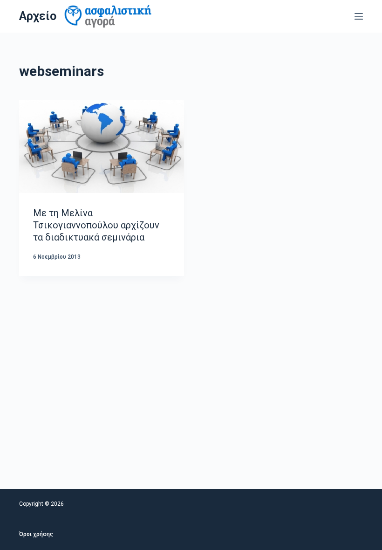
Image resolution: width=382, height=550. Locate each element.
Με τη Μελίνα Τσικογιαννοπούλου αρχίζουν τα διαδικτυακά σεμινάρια (96, 225)
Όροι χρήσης (36, 534)
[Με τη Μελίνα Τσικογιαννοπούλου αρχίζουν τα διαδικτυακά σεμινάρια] (101, 146)
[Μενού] (359, 16)
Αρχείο (37, 16)
